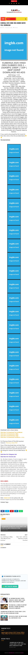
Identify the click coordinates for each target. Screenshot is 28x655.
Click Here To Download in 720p (9, 435)
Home (3, 19)
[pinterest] (19, 3)
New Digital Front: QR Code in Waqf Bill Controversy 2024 (18, 617)
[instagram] (16, 3)
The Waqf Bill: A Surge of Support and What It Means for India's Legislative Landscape (18, 606)
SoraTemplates (11, 652)
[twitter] (12, 3)
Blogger (21, 652)
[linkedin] (14, 3)
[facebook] (9, 3)
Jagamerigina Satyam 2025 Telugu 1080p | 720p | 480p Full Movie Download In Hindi (14, 527)
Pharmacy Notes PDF (12, 443)
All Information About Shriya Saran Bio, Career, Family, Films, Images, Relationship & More (17, 600)
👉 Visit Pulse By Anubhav (10, 586)
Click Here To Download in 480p (9, 434)
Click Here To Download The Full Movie (11, 432)
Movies (16, 27)
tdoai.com (7, 497)
